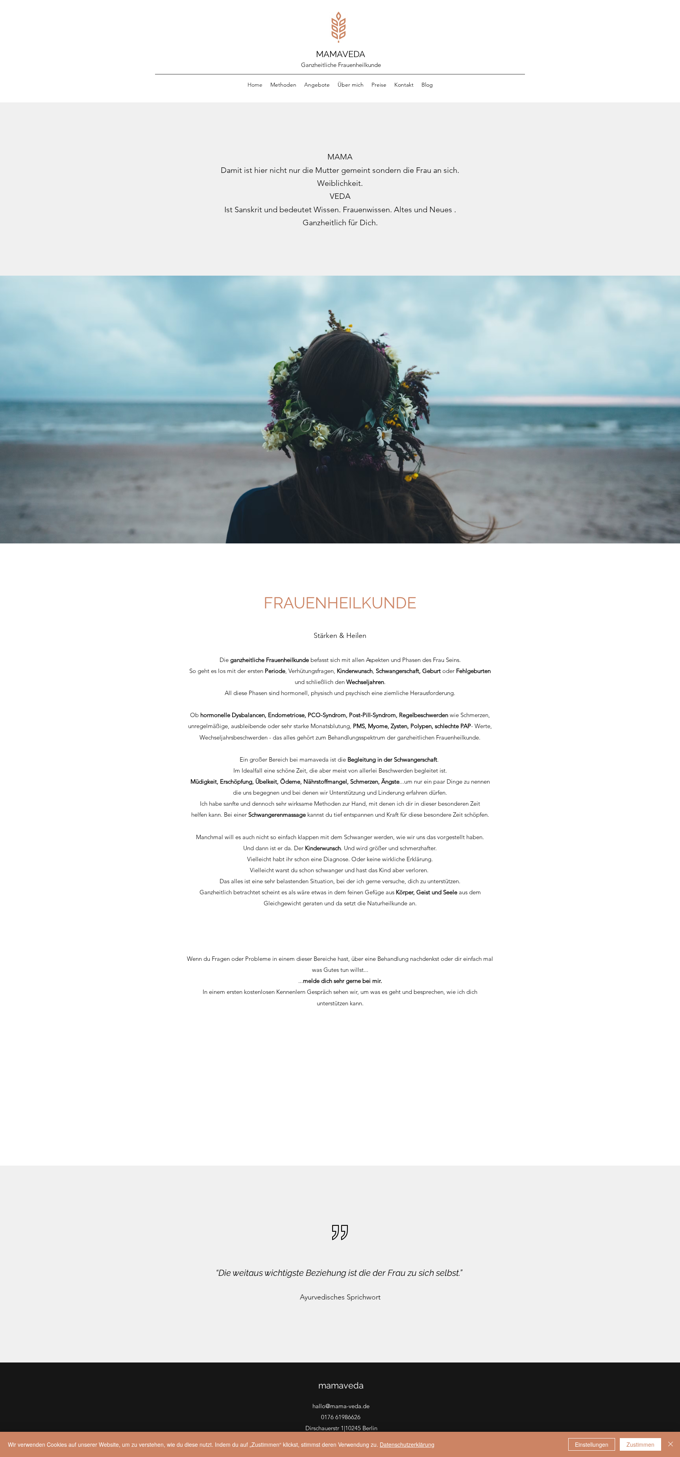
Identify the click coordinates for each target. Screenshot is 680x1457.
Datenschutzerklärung (407, 1444)
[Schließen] (670, 1444)
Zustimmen (640, 1444)
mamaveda (341, 1385)
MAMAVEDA (340, 54)
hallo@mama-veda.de (341, 1406)
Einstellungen (591, 1444)
